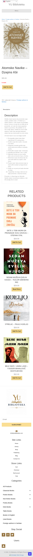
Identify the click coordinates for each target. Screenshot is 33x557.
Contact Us (16, 458)
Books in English (9, 515)
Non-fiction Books (9, 499)
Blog (16, 455)
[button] (26, 25)
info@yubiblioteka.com (16, 433)
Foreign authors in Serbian (12, 19)
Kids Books (7, 507)
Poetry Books (7, 503)
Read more (17, 289)
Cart (16, 467)
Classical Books (8, 490)
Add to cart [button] (17, 242)
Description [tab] (6, 109)
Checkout (16, 470)
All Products (7, 486)
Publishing (16, 452)
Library (16, 446)
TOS (16, 476)
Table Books (7, 511)
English (7, 1)
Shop (16, 449)
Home (3, 19)
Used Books (7, 519)
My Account (16, 473)
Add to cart (7, 87)
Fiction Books (7, 495)
